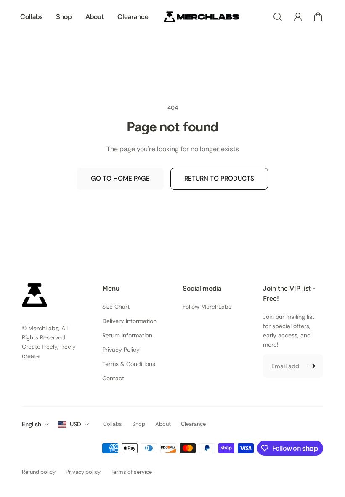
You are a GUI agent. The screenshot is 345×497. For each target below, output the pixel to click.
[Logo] (201, 16)
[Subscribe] (311, 366)
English (31, 424)
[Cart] (318, 17)
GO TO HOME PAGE (120, 178)
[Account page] (298, 17)
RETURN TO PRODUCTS (219, 178)
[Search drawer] (278, 17)
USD (75, 424)
